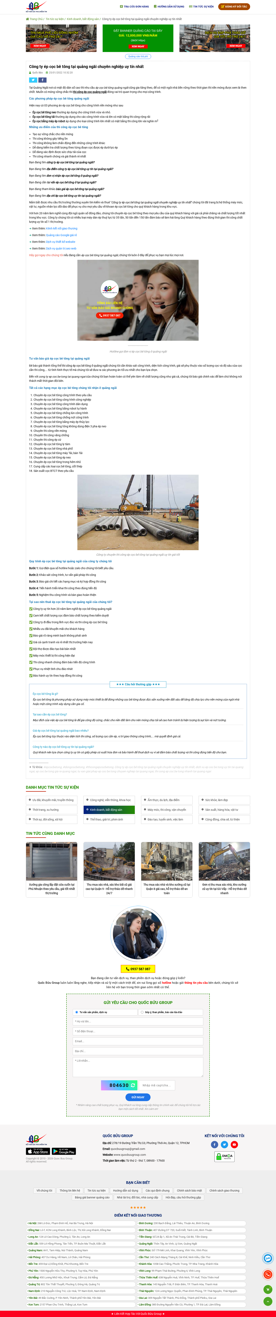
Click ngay (138, 658)
